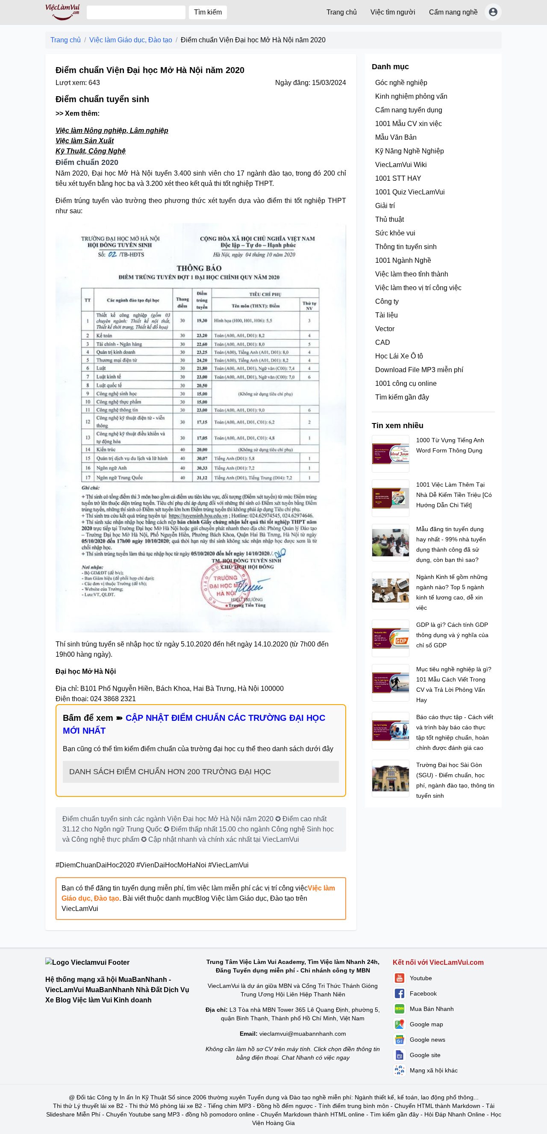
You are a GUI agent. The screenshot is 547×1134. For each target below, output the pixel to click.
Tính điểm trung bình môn (353, 1105)
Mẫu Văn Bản (396, 137)
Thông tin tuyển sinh (406, 246)
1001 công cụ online (406, 383)
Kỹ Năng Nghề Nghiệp (409, 151)
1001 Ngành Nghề (403, 260)
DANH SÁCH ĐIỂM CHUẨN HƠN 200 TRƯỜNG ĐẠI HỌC (170, 771)
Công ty (387, 301)
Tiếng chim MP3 (229, 1105)
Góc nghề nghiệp (401, 82)
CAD (382, 342)
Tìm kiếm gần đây (402, 397)
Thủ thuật (389, 219)
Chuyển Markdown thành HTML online (313, 1114)
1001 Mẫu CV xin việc (408, 123)
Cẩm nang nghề (453, 12)
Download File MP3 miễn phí (419, 369)
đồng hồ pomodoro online (220, 1114)
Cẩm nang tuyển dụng (408, 110)
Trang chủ (341, 12)
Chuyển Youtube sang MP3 (143, 1114)
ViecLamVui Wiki (401, 164)
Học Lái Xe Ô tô (399, 356)
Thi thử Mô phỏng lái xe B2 (165, 1105)
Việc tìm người (393, 12)
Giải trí (385, 205)
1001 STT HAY (398, 178)
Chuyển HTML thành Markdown (437, 1105)
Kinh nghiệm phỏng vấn (411, 96)
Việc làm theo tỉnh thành (411, 274)
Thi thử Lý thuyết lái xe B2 (88, 1105)
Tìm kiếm (208, 12)
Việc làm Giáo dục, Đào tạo (130, 40)
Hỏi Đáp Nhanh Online (454, 1114)
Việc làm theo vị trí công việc (418, 287)
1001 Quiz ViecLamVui (410, 192)
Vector (384, 328)
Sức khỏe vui (395, 233)
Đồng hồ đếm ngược (285, 1105)
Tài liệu (386, 315)
